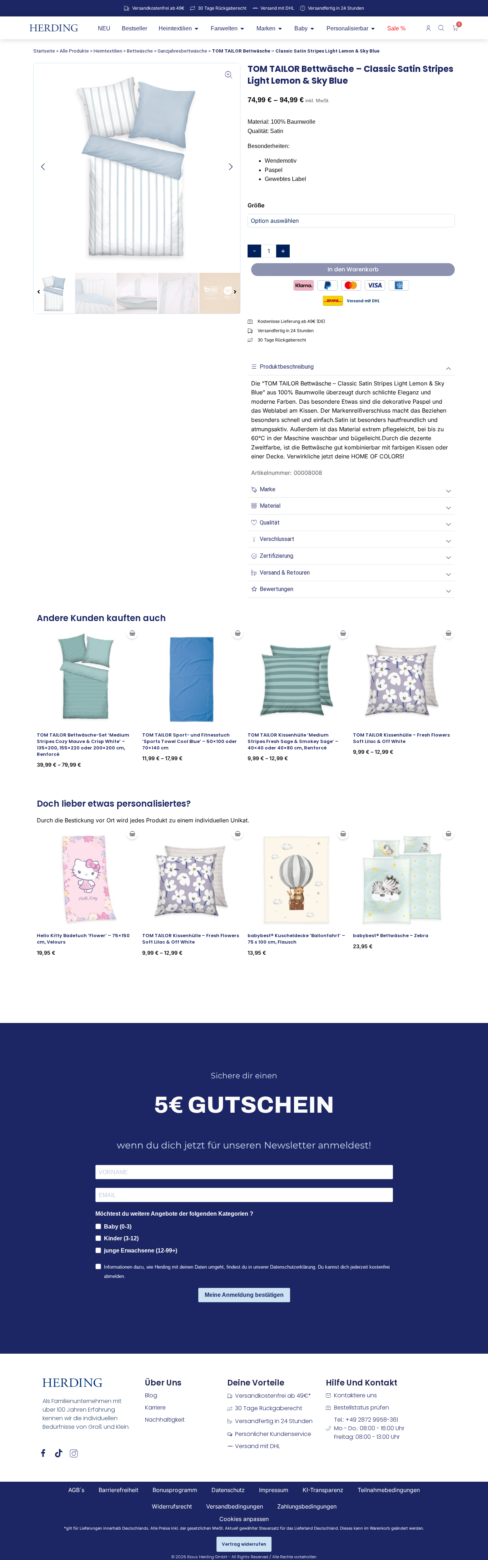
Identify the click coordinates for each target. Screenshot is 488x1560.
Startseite (44, 51)
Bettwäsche (140, 51)
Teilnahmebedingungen (389, 1489)
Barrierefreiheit (118, 1489)
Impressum (273, 1489)
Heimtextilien (108, 51)
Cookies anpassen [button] (244, 1518)
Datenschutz (228, 1489)
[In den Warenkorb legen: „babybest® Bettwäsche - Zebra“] (448, 833)
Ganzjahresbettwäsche (182, 51)
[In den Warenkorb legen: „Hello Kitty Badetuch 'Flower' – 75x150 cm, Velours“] (132, 833)
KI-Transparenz (323, 1489)
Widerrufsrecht (172, 1506)
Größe (256, 205)
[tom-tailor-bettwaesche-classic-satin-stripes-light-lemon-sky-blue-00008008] (137, 166)
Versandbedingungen (234, 1506)
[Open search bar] (441, 28)
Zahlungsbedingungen (307, 1506)
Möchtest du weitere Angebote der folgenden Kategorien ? (174, 1214)
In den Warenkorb (353, 269)
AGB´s (76, 1489)
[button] (43, 166)
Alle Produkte (74, 51)
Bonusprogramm (175, 1489)
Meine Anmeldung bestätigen (244, 1295)
